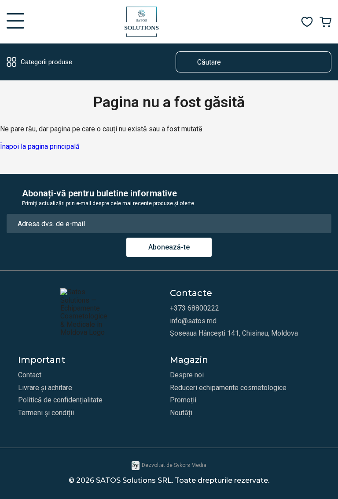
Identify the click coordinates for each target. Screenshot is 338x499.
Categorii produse (46, 62)
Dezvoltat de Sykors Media (174, 465)
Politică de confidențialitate (60, 400)
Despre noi (187, 375)
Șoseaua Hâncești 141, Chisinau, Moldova (234, 333)
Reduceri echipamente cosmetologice (228, 388)
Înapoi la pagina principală (40, 146)
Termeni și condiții (46, 413)
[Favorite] (307, 22)
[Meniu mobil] (15, 22)
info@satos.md (193, 321)
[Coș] (325, 22)
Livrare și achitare (45, 388)
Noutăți (181, 413)
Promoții (183, 400)
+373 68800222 (194, 308)
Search (186, 62)
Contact (29, 375)
